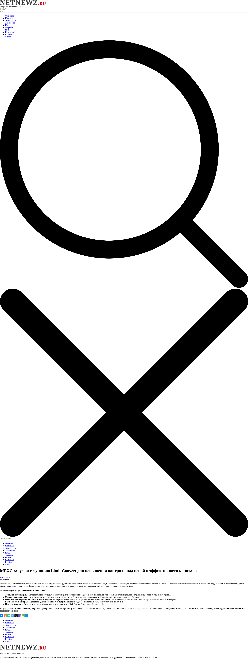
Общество (9, 16)
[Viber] (19, 615)
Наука (7, 25)
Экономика (10, 23)
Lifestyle (8, 34)
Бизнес (8, 30)
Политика (9, 18)
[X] (16, 615)
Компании (9, 32)
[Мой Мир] (26, 615)
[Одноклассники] (5, 615)
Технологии (10, 20)
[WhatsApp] (23, 615)
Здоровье (9, 27)
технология (5, 577)
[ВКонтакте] (1, 615)
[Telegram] (12, 615)
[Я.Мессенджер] (8, 615)
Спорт (8, 37)
